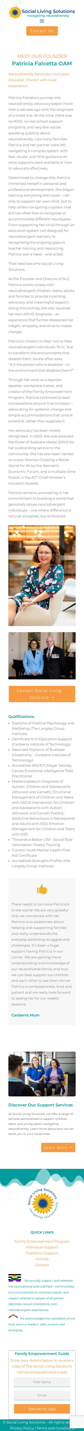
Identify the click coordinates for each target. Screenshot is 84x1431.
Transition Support (42, 1253)
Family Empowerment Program (42, 1241)
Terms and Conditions (55, 1428)
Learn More (55, 1147)
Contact (42, 1265)
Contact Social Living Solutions (39, 694)
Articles (42, 1259)
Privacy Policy (22, 1428)
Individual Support (42, 1247)
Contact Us (42, 31)
